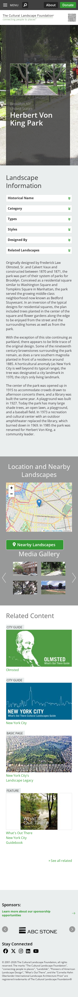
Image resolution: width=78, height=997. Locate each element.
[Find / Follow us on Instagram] (21, 951)
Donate (68, 5)
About (51, 5)
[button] (25, 5)
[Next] (74, 578)
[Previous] (4, 578)
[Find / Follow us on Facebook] (5, 951)
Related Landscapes (23, 250)
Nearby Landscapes (36, 544)
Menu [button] (14, 5)
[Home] (28, 17)
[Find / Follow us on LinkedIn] (28, 951)
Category (15, 208)
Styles (12, 229)
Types (12, 219)
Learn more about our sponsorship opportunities (26, 913)
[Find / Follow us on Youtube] (36, 951)
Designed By (17, 240)
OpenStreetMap (57, 531)
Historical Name (21, 198)
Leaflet (47, 531)
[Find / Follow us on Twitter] (13, 951)
